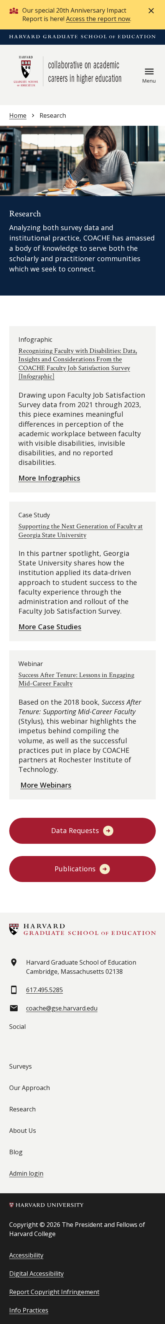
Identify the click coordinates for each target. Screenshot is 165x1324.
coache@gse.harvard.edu (61, 1008)
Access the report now (98, 19)
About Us (22, 1130)
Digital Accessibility (36, 1273)
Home (17, 115)
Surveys (20, 1066)
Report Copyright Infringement (54, 1292)
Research (22, 1109)
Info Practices (28, 1310)
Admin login (26, 1173)
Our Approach (29, 1088)
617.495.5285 (44, 990)
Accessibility (26, 1255)
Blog (16, 1152)
